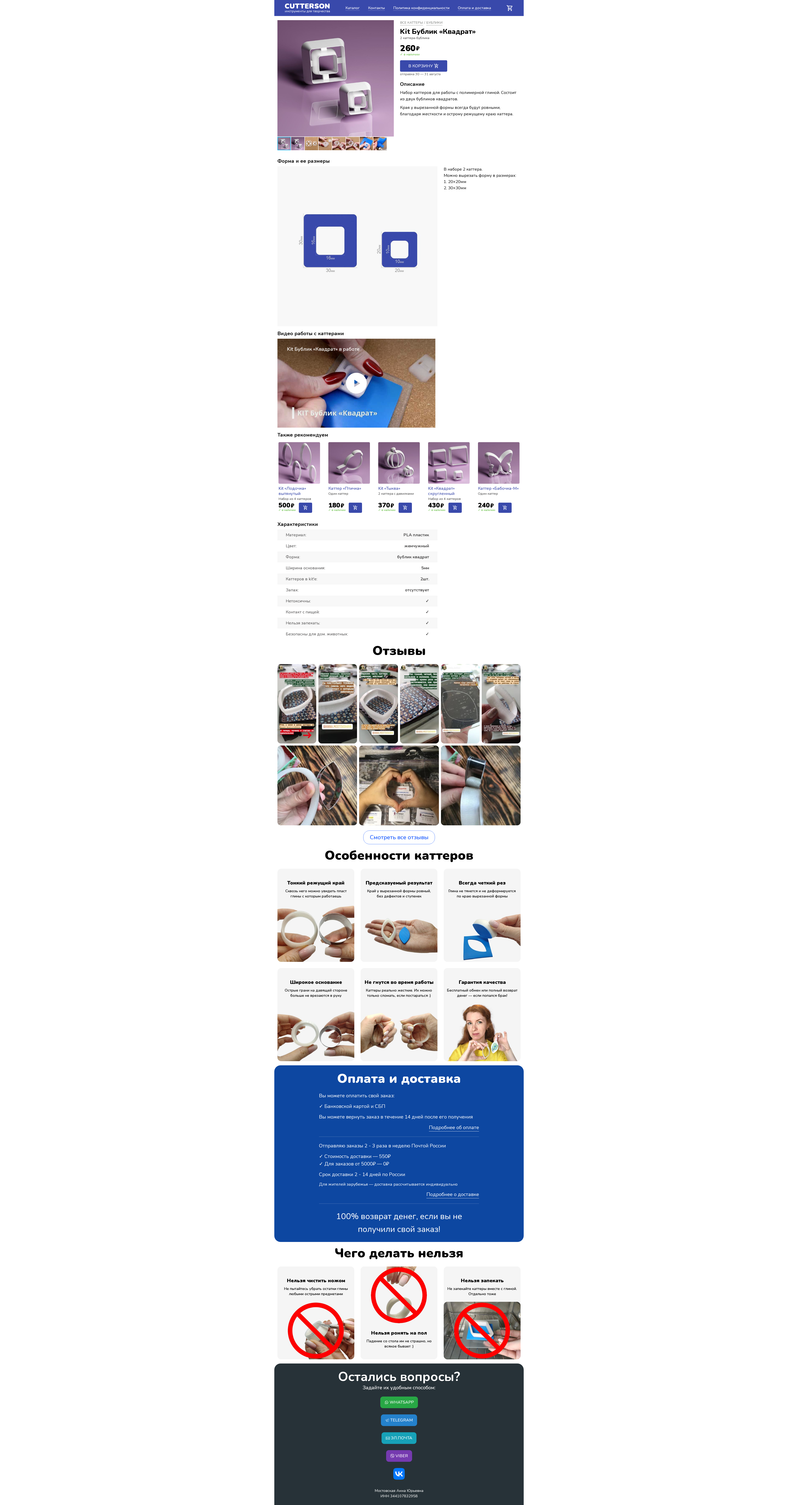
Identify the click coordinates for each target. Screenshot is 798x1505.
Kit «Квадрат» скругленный (441, 491)
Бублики (434, 22)
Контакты (376, 7)
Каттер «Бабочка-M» (498, 488)
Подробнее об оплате (454, 1127)
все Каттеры (411, 22)
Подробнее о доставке (452, 1194)
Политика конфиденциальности (421, 7)
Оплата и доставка (474, 7)
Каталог (352, 7)
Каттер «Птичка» (344, 488)
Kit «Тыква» (389, 488)
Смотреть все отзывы (399, 837)
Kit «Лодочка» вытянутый (292, 491)
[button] (390, 78)
